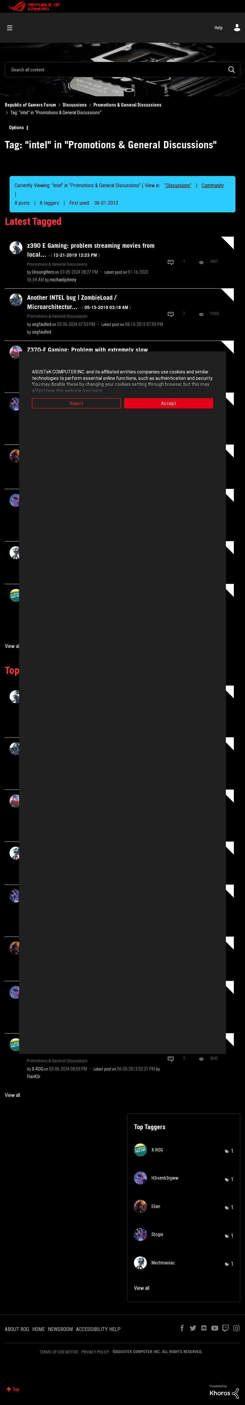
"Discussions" (178, 185)
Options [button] (16, 127)
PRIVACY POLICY (95, 1352)
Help (219, 27)
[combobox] (122, 69)
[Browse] (13, 28)
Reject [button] (76, 403)
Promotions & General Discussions (127, 104)
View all (12, 646)
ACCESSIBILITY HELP (98, 1329)
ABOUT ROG (17, 1329)
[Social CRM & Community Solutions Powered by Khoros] (224, 1391)
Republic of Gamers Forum (30, 104)
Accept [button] (168, 403)
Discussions (75, 104)
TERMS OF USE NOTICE (59, 1352)
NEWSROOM (60, 1329)
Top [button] (15, 1389)
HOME (38, 1329)
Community (213, 185)
